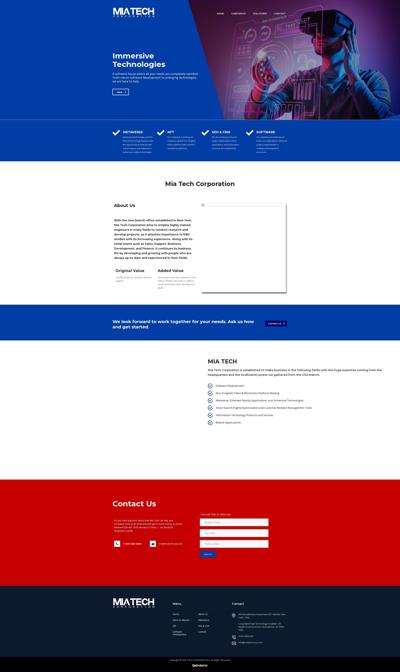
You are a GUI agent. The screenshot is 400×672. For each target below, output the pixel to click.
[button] (120, 92)
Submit (208, 554)
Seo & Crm (203, 625)
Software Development (179, 633)
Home (220, 13)
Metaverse (203, 620)
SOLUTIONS (260, 13)
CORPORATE (238, 13)
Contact (279, 13)
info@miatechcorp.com (170, 543)
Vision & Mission (181, 620)
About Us (203, 614)
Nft (174, 625)
